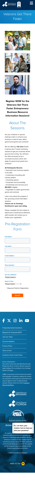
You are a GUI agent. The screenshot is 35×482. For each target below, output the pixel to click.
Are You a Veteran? (11, 274)
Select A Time (9, 281)
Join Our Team (7, 337)
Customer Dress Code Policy (12, 355)
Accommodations (8, 341)
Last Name (8, 246)
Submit (17, 295)
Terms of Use (7, 351)
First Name (8, 236)
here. (11, 370)
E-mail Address (10, 256)
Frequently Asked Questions (12, 328)
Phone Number (10, 265)
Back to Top (15, 464)
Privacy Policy (7, 346)
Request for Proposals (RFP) (12, 332)
